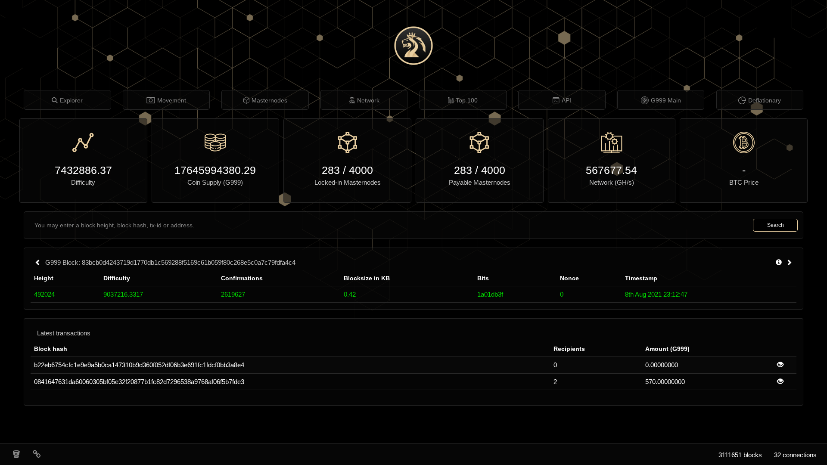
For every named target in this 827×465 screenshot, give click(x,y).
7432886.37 (83, 170)
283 (331, 170)
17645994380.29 (215, 170)
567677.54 (611, 170)
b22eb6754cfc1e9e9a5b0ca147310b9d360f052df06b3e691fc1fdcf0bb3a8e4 (139, 365)
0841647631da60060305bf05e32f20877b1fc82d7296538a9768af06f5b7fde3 (139, 381)
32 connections (795, 455)
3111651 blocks (740, 455)
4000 (361, 170)
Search (775, 225)
